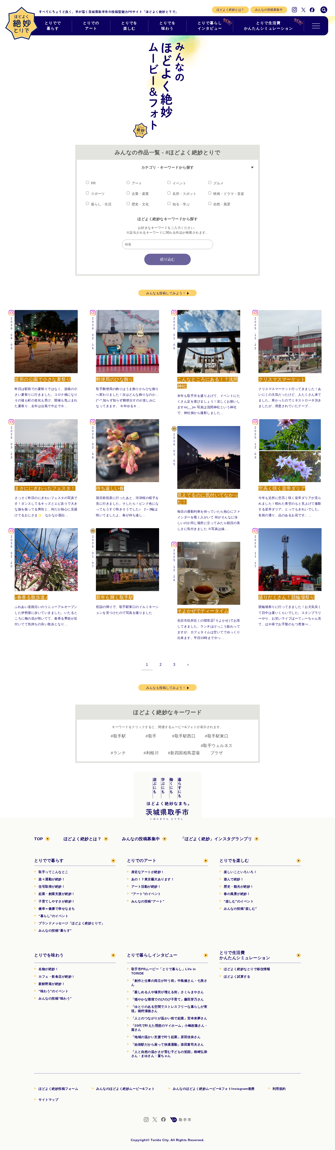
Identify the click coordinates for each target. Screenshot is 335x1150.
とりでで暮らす (53, 25)
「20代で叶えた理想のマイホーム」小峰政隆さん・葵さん (169, 1027)
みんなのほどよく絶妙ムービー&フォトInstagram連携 (214, 1089)
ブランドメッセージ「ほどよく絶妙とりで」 (72, 923)
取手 (152, 736)
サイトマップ (48, 1099)
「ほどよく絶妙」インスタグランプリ (216, 839)
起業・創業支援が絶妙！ (57, 894)
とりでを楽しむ (129, 25)
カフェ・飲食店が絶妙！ (57, 976)
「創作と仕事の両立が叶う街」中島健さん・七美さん (169, 983)
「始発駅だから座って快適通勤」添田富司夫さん (167, 1044)
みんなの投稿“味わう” (55, 998)
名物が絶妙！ (48, 969)
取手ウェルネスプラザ (218, 749)
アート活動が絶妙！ (146, 886)
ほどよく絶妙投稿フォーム (58, 1089)
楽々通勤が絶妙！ (52, 879)
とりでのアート (91, 25)
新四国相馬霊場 (185, 753)
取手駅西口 (185, 736)
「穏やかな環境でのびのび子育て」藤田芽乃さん (167, 999)
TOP (38, 839)
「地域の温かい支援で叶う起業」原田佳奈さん (166, 1037)
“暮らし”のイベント (53, 916)
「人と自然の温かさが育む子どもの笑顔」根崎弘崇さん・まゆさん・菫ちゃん (169, 1054)
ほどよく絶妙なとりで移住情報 (247, 969)
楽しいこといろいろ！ (240, 872)
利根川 (152, 753)
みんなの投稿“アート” (148, 901)
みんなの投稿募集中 (269, 9)
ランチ (119, 753)
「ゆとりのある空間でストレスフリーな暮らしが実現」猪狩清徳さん (169, 1009)
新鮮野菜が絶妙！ (52, 984)
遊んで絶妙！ (234, 879)
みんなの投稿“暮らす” (55, 930)
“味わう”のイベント (53, 991)
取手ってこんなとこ (53, 872)
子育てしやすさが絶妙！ (57, 901)
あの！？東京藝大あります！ (152, 879)
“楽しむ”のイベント (239, 901)
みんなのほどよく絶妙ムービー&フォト (125, 1089)
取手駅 (119, 736)
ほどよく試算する (237, 976)
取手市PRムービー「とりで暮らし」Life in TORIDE (163, 971)
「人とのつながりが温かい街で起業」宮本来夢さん (169, 1018)
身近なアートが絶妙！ (147, 872)
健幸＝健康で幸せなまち (57, 908)
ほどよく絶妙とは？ (230, 9)
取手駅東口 (218, 736)
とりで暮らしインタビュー (210, 25)
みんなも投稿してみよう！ (166, 293)
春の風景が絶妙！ (237, 894)
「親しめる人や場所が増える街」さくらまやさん (167, 992)
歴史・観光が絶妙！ (239, 886)
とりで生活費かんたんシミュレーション (268, 25)
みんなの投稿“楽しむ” (240, 908)
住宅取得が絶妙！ (52, 886)
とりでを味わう (167, 25)
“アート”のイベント (146, 894)
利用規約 (279, 1089)
